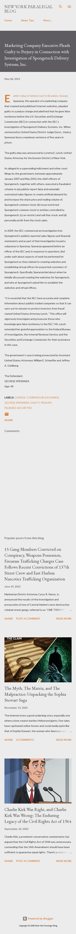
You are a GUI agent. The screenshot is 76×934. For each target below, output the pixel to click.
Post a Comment (28, 618)
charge (20, 397)
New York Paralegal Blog (28, 9)
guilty (35, 402)
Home (8, 20)
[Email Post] (6, 415)
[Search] (60, 6)
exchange (52, 397)
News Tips (27, 20)
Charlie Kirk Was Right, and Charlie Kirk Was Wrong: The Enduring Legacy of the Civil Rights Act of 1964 (37, 815)
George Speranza (16, 402)
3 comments (25, 739)
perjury (46, 402)
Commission (35, 397)
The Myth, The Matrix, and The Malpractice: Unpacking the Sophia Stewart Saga (35, 694)
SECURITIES (24, 407)
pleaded (10, 407)
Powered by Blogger (40, 918)
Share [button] (8, 420)
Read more (64, 618)
